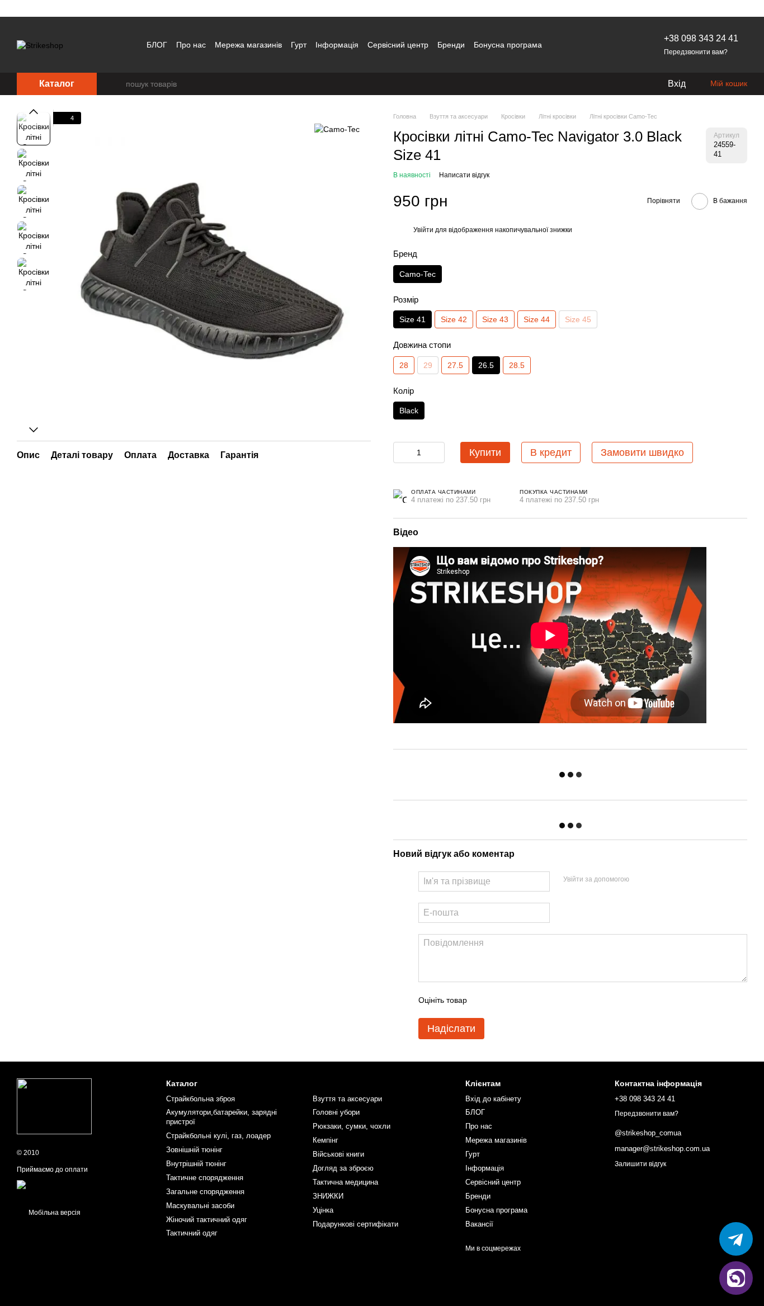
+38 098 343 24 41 (701, 38)
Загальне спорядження (205, 1191)
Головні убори (336, 1112)
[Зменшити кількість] (401, 452)
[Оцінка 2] (503, 1000)
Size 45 (578, 319)
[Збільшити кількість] (436, 452)
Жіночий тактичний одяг (206, 1219)
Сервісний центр (397, 44)
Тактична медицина (345, 1182)
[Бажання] (635, 83)
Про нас (191, 44)
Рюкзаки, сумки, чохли (351, 1126)
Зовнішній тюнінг (194, 1149)
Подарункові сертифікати (355, 1224)
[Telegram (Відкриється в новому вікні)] (587, 44)
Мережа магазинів (248, 44)
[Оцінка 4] (539, 1000)
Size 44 (537, 319)
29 (427, 365)
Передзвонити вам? (696, 52)
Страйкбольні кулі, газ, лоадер (218, 1135)
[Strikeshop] (54, 1106)
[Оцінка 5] (557, 1000)
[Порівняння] (613, 83)
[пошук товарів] (117, 84)
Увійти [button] (423, 230)
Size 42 (454, 319)
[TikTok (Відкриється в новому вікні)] (601, 44)
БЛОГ (157, 44)
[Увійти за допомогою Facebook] (641, 880)
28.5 (517, 365)
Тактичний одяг (192, 1233)
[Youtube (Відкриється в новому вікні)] (614, 44)
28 (403, 365)
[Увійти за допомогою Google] (659, 880)
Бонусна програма (508, 44)
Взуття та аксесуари (347, 1099)
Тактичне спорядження (204, 1177)
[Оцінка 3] (521, 1000)
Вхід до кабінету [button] (493, 1099)
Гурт (298, 44)
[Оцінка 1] (485, 1000)
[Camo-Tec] (337, 128)
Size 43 (495, 319)
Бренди (451, 44)
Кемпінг (325, 1140)
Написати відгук (464, 175)
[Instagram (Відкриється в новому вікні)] (574, 44)
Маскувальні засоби (200, 1205)
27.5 (455, 365)
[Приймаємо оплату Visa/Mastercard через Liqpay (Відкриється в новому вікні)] (83, 1188)
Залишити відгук (640, 1164)
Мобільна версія (54, 1213)
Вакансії (479, 1224)
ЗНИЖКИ (328, 1196)
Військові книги (338, 1154)
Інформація (337, 44)
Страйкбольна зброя (200, 1099)
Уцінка (323, 1210)
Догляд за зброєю (343, 1168)
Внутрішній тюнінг (196, 1163)
